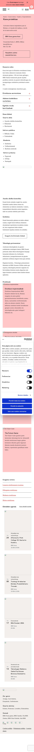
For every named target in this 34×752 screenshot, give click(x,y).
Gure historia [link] (12, 699)
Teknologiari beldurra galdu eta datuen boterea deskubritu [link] (18, 671)
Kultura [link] (5, 708)
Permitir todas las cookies (17, 400)
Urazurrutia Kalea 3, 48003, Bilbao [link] (13, 42)
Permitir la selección (17, 406)
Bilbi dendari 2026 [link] (17, 623)
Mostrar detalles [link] (23, 395)
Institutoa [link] (6, 217)
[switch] (29, 376)
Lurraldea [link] (17, 708)
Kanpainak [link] (6, 701)
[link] (31, 7)
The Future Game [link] (11, 433)
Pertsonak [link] (11, 708)
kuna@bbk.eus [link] (7, 44)
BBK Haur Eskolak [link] (13, 718)
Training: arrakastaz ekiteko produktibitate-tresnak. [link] (19, 584)
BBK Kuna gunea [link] (8, 716)
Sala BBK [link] (23, 718)
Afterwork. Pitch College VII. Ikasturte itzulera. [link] (18, 540)
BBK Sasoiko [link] (18, 716)
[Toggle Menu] (4, 9)
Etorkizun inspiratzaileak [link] (14, 289)
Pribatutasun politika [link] (19, 728)
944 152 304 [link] (7, 46)
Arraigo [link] (5, 699)
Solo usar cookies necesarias (17, 411)
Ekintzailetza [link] (25, 708)
